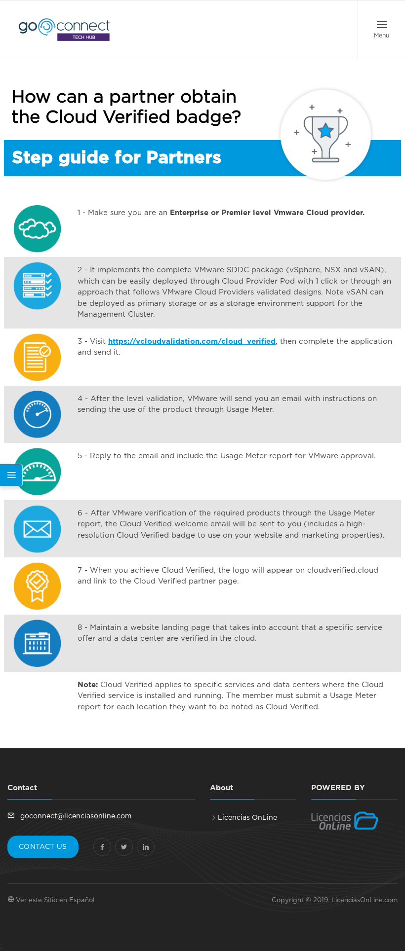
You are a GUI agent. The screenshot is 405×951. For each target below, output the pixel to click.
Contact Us (43, 846)
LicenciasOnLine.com (364, 900)
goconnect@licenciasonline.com (74, 816)
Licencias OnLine (247, 817)
